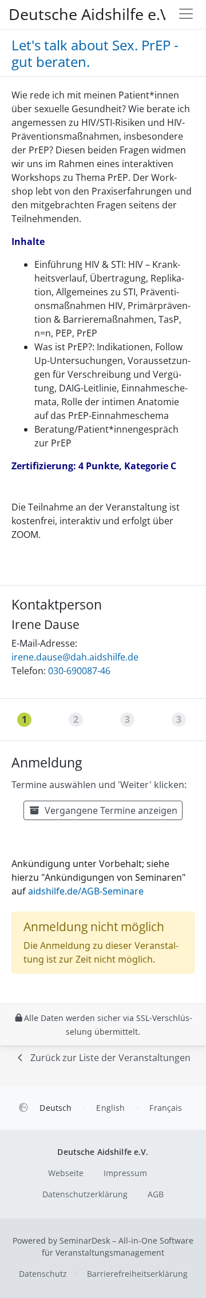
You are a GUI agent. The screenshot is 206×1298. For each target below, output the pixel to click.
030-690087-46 (79, 670)
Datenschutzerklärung (85, 1194)
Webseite (66, 1173)
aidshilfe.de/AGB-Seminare (86, 891)
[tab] (26, 720)
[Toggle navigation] (186, 14)
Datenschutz (43, 1273)
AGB (156, 1194)
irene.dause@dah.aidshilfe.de (74, 657)
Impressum (125, 1173)
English (110, 1107)
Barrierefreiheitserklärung (137, 1273)
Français (165, 1107)
